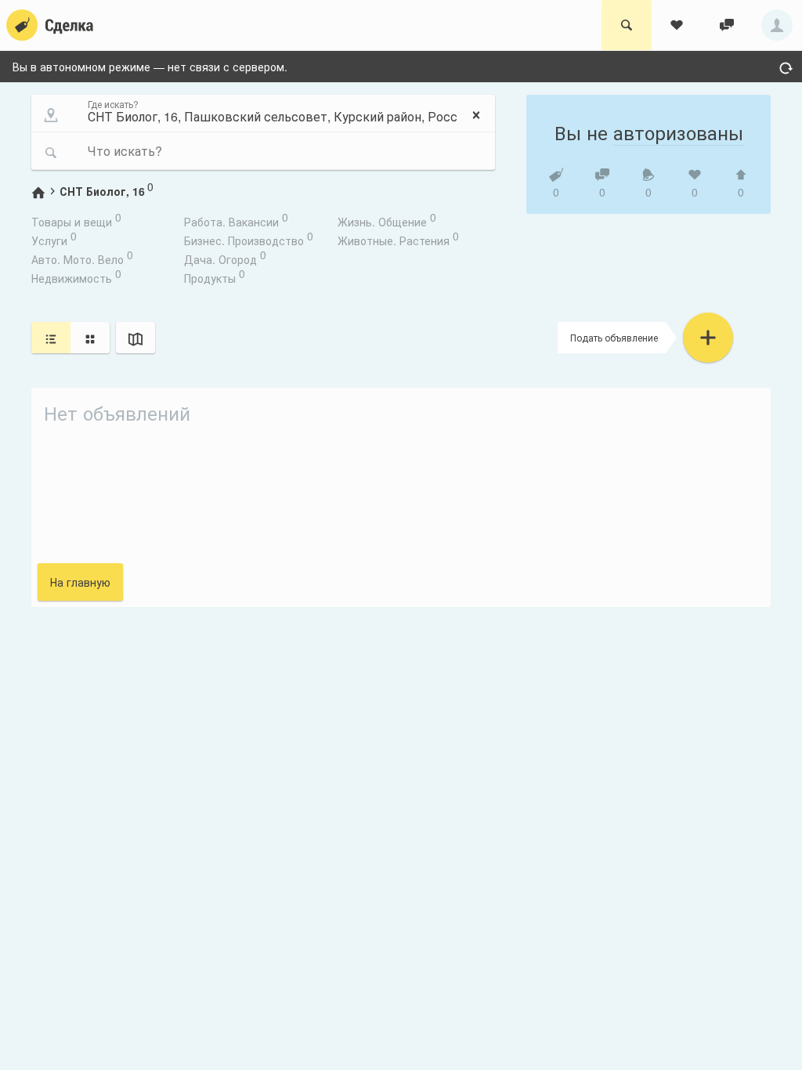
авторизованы (678, 132)
